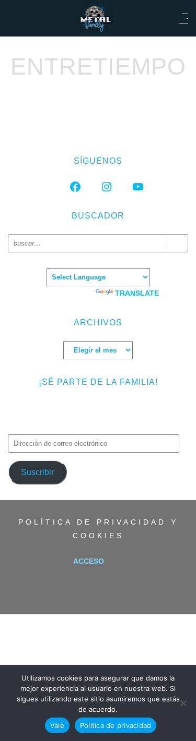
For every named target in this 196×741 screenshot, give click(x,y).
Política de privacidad (116, 725)
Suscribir (37, 472)
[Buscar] (177, 243)
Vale (57, 725)
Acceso (88, 561)
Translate (137, 293)
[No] (183, 703)
